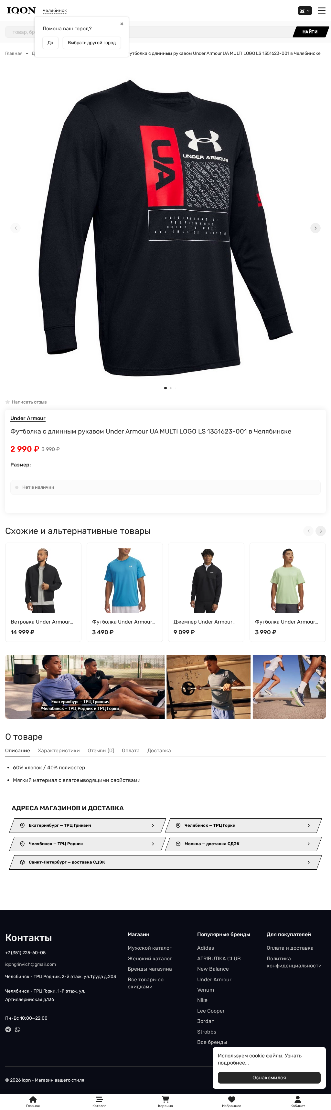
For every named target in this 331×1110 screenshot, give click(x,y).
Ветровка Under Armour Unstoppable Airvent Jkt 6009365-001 (40, 622)
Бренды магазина (150, 969)
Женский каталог (150, 958)
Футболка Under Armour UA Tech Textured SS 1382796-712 (285, 622)
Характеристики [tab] (59, 750)
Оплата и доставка (290, 948)
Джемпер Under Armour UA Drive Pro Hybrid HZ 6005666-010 (203, 622)
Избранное (231, 1102)
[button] (165, 388)
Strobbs (206, 1032)
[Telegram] (8, 1029)
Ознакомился (269, 1078)
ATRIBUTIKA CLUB (219, 958)
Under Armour (28, 418)
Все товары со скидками (146, 983)
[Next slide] (315, 228)
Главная (14, 53)
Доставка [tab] (159, 750)
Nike (202, 1000)
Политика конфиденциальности (294, 962)
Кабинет (298, 1106)
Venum (205, 990)
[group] (165, 228)
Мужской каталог (150, 948)
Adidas (205, 948)
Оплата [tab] (131, 750)
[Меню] (321, 10)
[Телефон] (305, 10)
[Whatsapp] (18, 1029)
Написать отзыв (29, 402)
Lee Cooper (211, 1011)
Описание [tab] (17, 750)
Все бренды (212, 1042)
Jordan (206, 1021)
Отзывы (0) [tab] (101, 750)
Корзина (165, 1102)
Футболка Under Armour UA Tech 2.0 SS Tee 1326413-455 (122, 622)
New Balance (213, 969)
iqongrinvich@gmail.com (30, 964)
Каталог (99, 1106)
